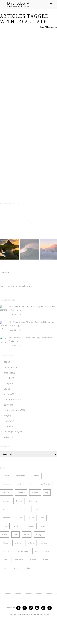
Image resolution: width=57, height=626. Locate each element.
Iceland (26, 509)
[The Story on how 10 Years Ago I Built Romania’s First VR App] (4, 325)
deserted (19, 501)
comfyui (5, 501)
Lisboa (31, 518)
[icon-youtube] (49, 608)
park (15, 534)
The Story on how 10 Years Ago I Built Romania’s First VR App (31, 324)
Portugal (39, 534)
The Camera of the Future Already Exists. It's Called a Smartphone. (32, 308)
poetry (7, 405)
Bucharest (6, 492)
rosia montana (22, 551)
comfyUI (7, 383)
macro (4, 526)
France (4, 509)
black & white (45, 484)
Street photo (18, 560)
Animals (36, 476)
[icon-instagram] (38, 608)
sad (36, 551)
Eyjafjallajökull (34, 501)
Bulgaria (35, 492)
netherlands (29, 526)
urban (4, 568)
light (20, 518)
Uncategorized (11, 431)
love (42, 518)
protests (31, 543)
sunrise (33, 560)
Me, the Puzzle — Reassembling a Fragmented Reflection (30, 339)
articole (7, 378)
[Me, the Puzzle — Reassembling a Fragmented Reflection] (4, 340)
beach (19, 484)
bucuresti (21, 492)
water (16, 568)
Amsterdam (20, 476)
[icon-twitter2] (25, 608)
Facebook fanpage (23, 286)
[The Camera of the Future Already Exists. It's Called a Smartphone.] (4, 309)
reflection (44, 543)
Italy (38, 509)
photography (10, 399)
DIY (5, 389)
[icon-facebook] (19, 608)
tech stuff (8, 421)
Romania (5, 551)
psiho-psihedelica (12, 410)
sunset (45, 560)
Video (6, 437)
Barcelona (6, 484)
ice (16, 509)
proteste (18, 543)
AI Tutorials (9, 367)
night (43, 526)
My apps (8, 394)
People (26, 534)
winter (28, 568)
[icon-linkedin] (44, 608)
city (46, 492)
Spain (4, 560)
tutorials (7, 426)
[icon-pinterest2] (32, 608)
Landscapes (6, 518)
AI (5, 362)
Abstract (5, 476)
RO (5, 415)
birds (30, 484)
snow (47, 551)
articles (7, 373)
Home (42, 27)
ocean (4, 534)
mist (16, 526)
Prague (5, 543)
